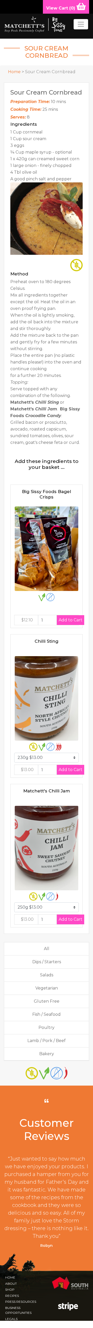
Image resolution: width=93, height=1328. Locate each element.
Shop (9, 1289)
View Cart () (61, 8)
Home (14, 71)
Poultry (46, 1027)
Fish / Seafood (46, 1014)
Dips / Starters (46, 961)
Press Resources (20, 1302)
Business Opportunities (18, 1310)
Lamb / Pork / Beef (46, 1040)
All (46, 948)
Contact (13, 1325)
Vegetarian (46, 988)
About (11, 1283)
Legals (11, 1319)
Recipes (12, 1296)
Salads (46, 974)
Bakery (46, 1053)
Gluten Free (46, 1001)
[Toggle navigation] (81, 24)
